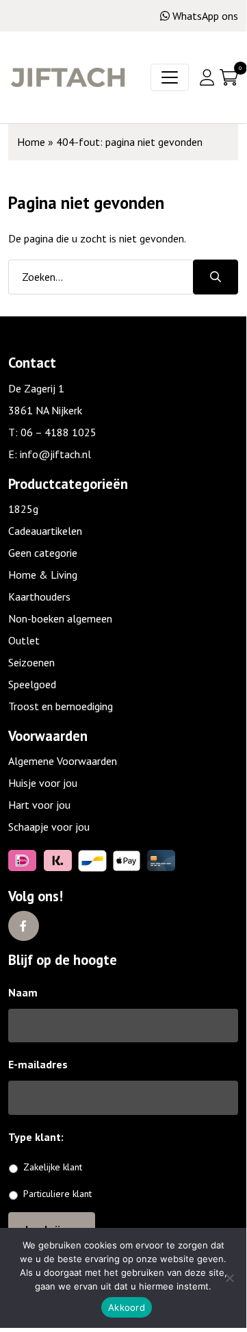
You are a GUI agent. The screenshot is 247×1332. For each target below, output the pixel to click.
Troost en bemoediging (60, 706)
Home (31, 142)
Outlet (24, 640)
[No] (229, 1278)
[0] (229, 77)
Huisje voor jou (42, 783)
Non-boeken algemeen (60, 618)
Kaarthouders (39, 596)
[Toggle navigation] (170, 77)
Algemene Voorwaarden (62, 761)
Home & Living (42, 574)
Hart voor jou (39, 805)
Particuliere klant (57, 1194)
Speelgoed (32, 684)
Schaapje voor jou (49, 826)
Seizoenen (31, 662)
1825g (23, 509)
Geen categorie (42, 553)
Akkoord (126, 1307)
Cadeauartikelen (45, 531)
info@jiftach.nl (55, 454)
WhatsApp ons (205, 16)
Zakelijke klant (52, 1167)
